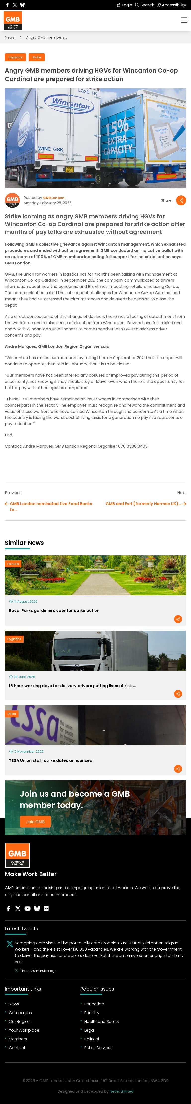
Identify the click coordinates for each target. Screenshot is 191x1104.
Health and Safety (101, 1021)
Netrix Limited (122, 1091)
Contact (17, 1048)
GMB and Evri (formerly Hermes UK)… (143, 504)
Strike (36, 57)
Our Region (19, 1021)
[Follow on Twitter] (14, 5)
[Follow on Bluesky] (22, 5)
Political (91, 1039)
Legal (89, 1030)
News (10, 37)
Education (94, 1004)
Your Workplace (24, 1030)
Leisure (13, 564)
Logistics (15, 57)
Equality (91, 1013)
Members (18, 1039)
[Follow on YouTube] (27, 908)
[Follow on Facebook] (7, 5)
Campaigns (20, 1013)
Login (126, 5)
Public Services (98, 1048)
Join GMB (35, 822)
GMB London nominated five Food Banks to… (51, 507)
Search (147, 5)
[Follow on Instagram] (46, 908)
